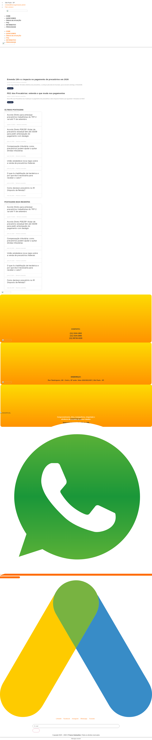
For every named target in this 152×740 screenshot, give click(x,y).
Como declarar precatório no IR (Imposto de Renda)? (21, 189)
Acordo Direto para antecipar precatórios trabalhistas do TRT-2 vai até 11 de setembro (22, 117)
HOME (8, 16)
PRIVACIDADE (11, 27)
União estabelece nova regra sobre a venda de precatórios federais (22, 162)
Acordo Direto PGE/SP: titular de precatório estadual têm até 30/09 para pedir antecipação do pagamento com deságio (22, 132)
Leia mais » (10, 88)
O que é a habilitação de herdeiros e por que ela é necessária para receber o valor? (23, 175)
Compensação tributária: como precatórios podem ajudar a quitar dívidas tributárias (22, 148)
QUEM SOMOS (11, 18)
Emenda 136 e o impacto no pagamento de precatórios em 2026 (38, 79)
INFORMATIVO (11, 25)
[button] (38, 29)
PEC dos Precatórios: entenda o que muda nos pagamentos (36, 93)
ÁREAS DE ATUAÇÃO (13, 20)
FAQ (7, 22)
